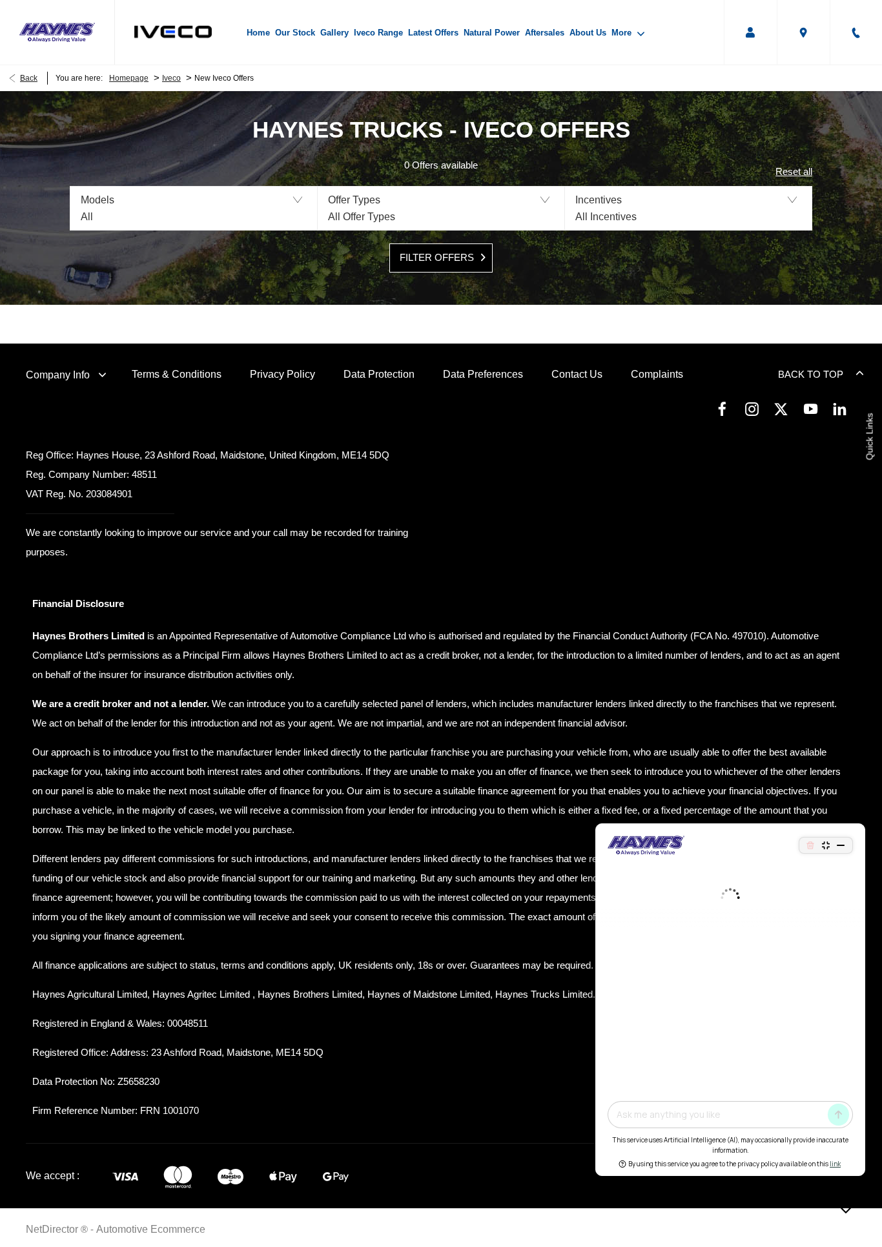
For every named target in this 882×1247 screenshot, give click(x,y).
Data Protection (379, 374)
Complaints (657, 374)
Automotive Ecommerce (150, 1229)
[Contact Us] (856, 32)
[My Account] (750, 32)
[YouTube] (811, 408)
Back (28, 78)
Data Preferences (483, 374)
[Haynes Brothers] (57, 32)
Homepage (129, 78)
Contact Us (576, 374)
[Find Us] (803, 32)
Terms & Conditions (176, 374)
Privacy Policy (282, 374)
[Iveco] (173, 32)
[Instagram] (752, 408)
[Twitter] (781, 408)
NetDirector (53, 1229)
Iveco (171, 78)
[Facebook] (722, 408)
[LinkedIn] (840, 408)
